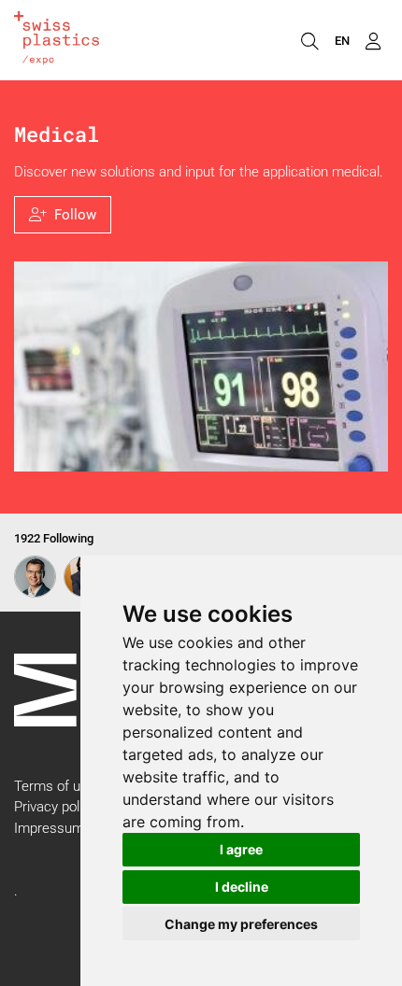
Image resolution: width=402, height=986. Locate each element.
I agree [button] (241, 849)
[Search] (309, 40)
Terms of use (54, 786)
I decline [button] (241, 886)
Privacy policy (55, 806)
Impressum (49, 828)
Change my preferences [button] (241, 924)
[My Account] (372, 40)
